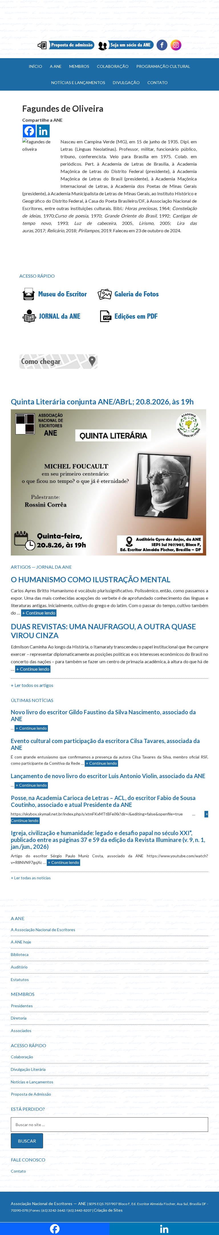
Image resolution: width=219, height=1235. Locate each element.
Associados (21, 1030)
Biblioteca (20, 954)
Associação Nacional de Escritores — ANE (48, 1203)
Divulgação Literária (28, 1069)
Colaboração (22, 1056)
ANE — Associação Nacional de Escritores (109, 20)
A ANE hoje (21, 941)
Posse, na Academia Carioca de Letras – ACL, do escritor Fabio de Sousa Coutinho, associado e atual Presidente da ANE (103, 801)
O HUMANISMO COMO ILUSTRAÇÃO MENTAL (91, 579)
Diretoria (19, 1018)
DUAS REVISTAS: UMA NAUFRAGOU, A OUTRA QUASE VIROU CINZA (103, 631)
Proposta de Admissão (31, 1094)
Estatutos (20, 979)
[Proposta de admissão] (66, 49)
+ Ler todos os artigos (32, 685)
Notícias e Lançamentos (32, 1081)
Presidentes (22, 1005)
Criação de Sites (108, 1210)
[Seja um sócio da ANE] (125, 49)
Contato (18, 1171)
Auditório (19, 967)
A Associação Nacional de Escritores (43, 929)
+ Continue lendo (38, 612)
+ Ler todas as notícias (31, 877)
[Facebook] (162, 49)
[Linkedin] (175, 49)
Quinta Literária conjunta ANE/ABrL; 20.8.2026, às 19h (102, 401)
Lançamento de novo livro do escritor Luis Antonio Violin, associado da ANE (108, 775)
